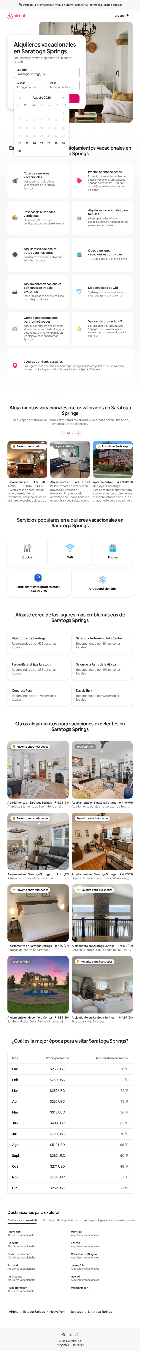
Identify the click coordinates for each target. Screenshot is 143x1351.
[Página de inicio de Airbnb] (16, 15)
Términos (78, 1344)
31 (19, 151)
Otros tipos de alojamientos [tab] (60, 1220)
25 (27, 143)
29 (56, 143)
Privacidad (62, 1344)
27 (41, 143)
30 (63, 143)
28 (48, 143)
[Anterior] (62, 433)
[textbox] (30, 87)
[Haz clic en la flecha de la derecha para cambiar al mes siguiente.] (63, 98)
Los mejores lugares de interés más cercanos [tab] (110, 1220)
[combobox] (47, 74)
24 (19, 143)
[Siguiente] (78, 433)
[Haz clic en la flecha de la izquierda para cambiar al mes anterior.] (20, 98)
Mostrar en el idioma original (104, 5)
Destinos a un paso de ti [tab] (22, 1220)
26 (34, 143)
